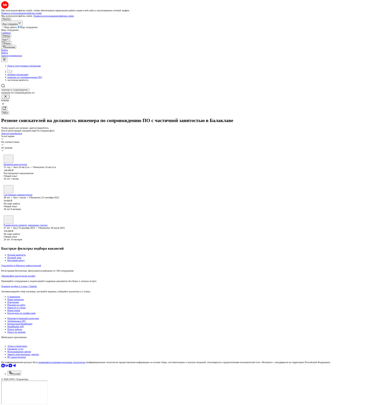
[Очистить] (5, 96)
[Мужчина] (8, 159)
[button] (4, 50)
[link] (6, 43)
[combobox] (15, 89)
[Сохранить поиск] (4, 108)
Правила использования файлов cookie (53, 16)
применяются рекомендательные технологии (61, 362)
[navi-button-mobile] (4, 59)
